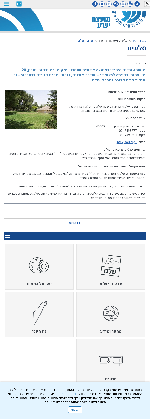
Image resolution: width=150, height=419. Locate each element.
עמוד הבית (139, 40)
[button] (6, 4)
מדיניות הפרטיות (67, 394)
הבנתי (75, 409)
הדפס (72, 223)
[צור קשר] (19, 4)
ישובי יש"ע (86, 40)
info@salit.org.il (127, 142)
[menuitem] (110, 266)
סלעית (136, 48)
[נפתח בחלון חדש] (137, 4)
